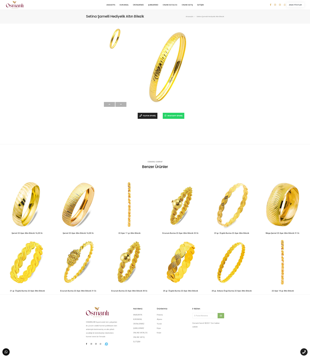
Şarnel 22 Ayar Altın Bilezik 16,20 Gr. (27, 233)
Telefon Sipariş (149, 116)
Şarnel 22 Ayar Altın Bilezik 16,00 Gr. (78, 233)
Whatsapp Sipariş (174, 116)
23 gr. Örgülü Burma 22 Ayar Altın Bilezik (231, 233)
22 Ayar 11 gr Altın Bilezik (129, 233)
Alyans (159, 319)
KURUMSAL (124, 5)
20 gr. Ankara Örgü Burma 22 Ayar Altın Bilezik (232, 291)
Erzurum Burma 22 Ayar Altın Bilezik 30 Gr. (129, 291)
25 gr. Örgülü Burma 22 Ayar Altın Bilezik (180, 291)
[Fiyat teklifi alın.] (6, 352)
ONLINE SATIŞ (187, 5)
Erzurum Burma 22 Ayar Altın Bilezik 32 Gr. (180, 233)
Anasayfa (189, 16)
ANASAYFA (110, 5)
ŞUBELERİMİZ (153, 5)
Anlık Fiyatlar (295, 5)
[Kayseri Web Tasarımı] (106, 344)
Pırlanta (160, 315)
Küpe (159, 328)
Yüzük (159, 324)
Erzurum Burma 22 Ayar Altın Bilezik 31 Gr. (78, 291)
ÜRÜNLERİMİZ (138, 5)
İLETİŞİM (200, 5)
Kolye (159, 333)
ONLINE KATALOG (170, 5)
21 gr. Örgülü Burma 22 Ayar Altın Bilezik (27, 291)
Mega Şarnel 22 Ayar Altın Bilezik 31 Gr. (283, 233)
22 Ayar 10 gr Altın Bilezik (283, 291)
